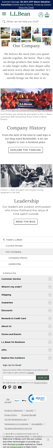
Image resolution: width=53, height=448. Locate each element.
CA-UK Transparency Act (15, 419)
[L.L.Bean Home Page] (24, 15)
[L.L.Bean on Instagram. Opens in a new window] (15, 387)
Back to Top (10, 273)
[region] (26, 4)
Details (30, 372)
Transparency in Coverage (16, 424)
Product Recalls (29, 415)
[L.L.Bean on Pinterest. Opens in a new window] (9, 387)
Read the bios (25, 221)
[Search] (4, 21)
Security (29, 410)
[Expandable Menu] (4, 14)
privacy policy (16, 447)
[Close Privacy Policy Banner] (48, 440)
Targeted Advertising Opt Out (18, 428)
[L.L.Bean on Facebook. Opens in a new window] (4, 387)
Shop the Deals (26, 7)
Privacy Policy (40, 382)
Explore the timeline (25, 150)
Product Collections (13, 410)
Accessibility (37, 424)
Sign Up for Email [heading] (12, 365)
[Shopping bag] (47, 14)
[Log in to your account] (40, 14)
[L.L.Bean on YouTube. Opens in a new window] (20, 387)
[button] (38, 398)
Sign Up (42, 377)
